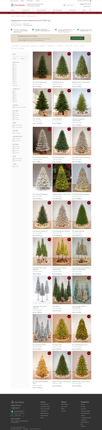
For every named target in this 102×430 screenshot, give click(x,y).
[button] (87, 6)
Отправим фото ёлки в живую (27, 36)
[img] (18, 5)
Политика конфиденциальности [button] (35, 428)
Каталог (23, 16)
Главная (18, 16)
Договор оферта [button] (25, 428)
